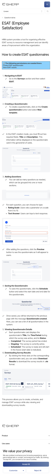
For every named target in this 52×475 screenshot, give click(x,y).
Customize (13, 470)
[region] (26, 461)
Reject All (37, 470)
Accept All (26, 464)
